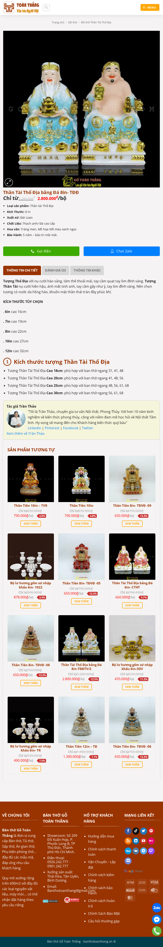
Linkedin (34, 428)
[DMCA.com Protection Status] (50, 901)
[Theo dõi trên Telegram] (143, 851)
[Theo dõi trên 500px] (128, 851)
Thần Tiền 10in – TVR (30, 506)
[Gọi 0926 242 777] (156, 931)
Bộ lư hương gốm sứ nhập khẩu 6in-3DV (132, 667)
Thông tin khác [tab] (87, 270)
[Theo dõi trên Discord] (128, 861)
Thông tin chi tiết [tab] (22, 270)
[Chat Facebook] (157, 919)
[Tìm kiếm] (46, 7)
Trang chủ (58, 22)
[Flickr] (151, 841)
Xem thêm (31, 523)
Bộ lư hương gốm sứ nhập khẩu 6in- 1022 (30, 585)
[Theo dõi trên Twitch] (151, 851)
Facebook (71, 428)
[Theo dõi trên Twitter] (143, 831)
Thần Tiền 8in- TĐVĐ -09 (132, 506)
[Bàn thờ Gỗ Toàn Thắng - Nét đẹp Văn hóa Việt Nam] (21, 7)
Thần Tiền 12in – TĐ (81, 746)
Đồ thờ (72, 22)
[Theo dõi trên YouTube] (143, 841)
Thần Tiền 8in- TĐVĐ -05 (81, 583)
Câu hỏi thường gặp (104, 921)
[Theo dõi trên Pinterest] (151, 831)
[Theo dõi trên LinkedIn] (135, 841)
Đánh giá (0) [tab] (55, 270)
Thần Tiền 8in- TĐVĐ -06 (132, 746)
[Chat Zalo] (157, 908)
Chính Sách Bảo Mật (104, 913)
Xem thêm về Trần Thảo (26, 433)
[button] (9, 182)
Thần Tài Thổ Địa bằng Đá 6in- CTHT (132, 585)
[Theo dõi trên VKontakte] (135, 851)
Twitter (87, 428)
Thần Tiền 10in (81, 506)
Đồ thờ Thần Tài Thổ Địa (96, 22)
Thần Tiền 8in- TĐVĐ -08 (31, 665)
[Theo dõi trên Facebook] (128, 831)
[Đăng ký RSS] (128, 841)
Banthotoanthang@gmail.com (71, 890)
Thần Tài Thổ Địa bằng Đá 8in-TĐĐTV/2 (81, 667)
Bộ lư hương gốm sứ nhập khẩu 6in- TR (30, 748)
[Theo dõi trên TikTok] (135, 831)
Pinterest (52, 428)
